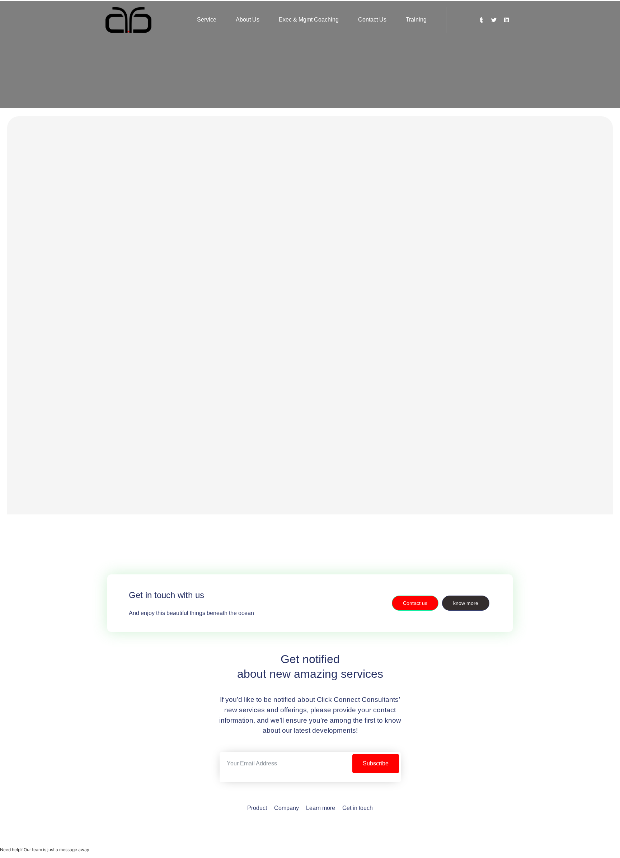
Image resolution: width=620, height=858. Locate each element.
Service (206, 20)
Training (416, 20)
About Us (247, 20)
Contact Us (372, 20)
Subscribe (376, 763)
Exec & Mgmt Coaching (309, 20)
